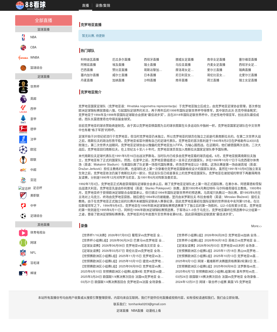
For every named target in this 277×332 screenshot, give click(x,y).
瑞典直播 (245, 69)
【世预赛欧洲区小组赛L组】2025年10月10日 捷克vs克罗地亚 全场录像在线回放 (124, 261)
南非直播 (182, 80)
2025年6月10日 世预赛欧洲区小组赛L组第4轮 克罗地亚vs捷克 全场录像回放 (124, 271)
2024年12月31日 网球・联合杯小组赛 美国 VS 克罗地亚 (213, 281)
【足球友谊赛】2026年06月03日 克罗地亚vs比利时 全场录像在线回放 (219, 245)
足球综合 (36, 215)
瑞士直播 (150, 64)
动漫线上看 (153, 310)
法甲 (33, 139)
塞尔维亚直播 (248, 59)
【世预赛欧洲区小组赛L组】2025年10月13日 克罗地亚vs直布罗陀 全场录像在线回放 (219, 256)
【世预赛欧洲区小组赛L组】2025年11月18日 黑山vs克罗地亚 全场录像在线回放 (219, 250)
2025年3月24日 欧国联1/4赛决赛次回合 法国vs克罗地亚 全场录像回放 (124, 276)
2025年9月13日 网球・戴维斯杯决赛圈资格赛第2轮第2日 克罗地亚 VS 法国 (219, 261)
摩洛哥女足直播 (186, 69)
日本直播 (150, 75)
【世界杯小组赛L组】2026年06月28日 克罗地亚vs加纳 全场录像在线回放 (219, 235)
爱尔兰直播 (214, 69)
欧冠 (33, 149)
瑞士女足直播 (248, 80)
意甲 (33, 119)
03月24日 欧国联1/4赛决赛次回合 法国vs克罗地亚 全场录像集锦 (219, 276)
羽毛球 (34, 262)
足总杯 (37, 187)
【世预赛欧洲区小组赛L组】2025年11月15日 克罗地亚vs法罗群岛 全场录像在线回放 (124, 256)
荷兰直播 (213, 80)
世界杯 (34, 86)
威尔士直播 (119, 75)
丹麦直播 (87, 80)
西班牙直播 (151, 59)
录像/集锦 (102, 5)
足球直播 (122, 310)
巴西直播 (87, 69)
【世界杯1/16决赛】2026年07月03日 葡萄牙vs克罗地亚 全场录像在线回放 (124, 235)
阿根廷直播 (88, 64)
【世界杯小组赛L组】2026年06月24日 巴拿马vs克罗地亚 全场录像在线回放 (124, 240)
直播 (85, 5)
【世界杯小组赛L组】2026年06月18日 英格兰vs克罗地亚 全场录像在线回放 (219, 240)
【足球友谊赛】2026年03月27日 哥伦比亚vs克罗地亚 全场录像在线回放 (124, 250)
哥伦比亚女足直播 (218, 75)
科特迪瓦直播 (90, 59)
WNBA (34, 57)
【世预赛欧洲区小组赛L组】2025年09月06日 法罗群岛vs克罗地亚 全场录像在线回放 (219, 266)
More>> (256, 226)
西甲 (33, 108)
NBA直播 (137, 310)
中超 (33, 169)
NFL (33, 252)
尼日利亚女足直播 (187, 75)
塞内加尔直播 (90, 75)
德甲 (33, 129)
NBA (33, 37)
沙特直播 (150, 80)
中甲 (33, 205)
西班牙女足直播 (249, 64)
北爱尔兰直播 (248, 75)
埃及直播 (118, 64)
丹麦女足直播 (216, 64)
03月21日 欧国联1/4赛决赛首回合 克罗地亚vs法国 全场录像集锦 (124, 281)
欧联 (33, 159)
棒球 (33, 273)
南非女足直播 (216, 59)
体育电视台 (37, 232)
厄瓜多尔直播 (121, 59)
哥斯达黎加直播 (154, 69)
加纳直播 (118, 80)
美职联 (34, 195)
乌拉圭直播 (183, 64)
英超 (33, 98)
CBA (33, 47)
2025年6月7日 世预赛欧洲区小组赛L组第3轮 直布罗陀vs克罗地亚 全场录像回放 (219, 271)
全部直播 (43, 20)
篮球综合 (36, 67)
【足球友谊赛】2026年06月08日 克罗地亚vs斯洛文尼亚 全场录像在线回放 (124, 245)
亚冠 (33, 179)
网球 (33, 242)
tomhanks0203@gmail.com (147, 304)
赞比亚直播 (119, 69)
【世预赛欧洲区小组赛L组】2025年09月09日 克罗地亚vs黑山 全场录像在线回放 (124, 266)
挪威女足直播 (185, 59)
